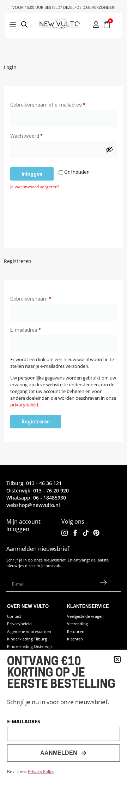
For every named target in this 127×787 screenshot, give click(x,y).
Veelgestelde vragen (85, 616)
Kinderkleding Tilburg (27, 638)
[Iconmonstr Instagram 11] (64, 533)
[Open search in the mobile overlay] (24, 25)
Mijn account (23, 521)
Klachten (75, 638)
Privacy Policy (41, 772)
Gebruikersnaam (38, 298)
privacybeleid (24, 405)
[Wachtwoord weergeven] (109, 149)
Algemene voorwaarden (29, 631)
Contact (14, 616)
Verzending (77, 623)
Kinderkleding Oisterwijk (30, 646)
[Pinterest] (96, 533)
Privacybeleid (19, 623)
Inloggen (32, 174)
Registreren (36, 421)
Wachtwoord (34, 135)
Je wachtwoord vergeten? (34, 187)
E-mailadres (33, 329)
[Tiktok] (86, 533)
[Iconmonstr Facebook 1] (75, 533)
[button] (117, 659)
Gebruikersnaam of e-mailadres (55, 104)
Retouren (75, 631)
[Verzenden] (103, 584)
